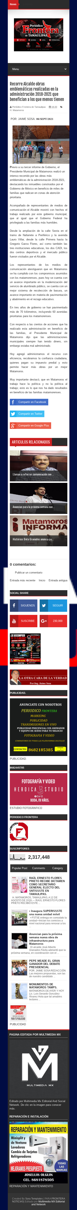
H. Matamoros (17, 110)
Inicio (42, 580)
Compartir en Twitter (30, 413)
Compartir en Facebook (32, 402)
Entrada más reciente (22, 580)
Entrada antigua (58, 580)
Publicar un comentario (28, 572)
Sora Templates (34, 1198)
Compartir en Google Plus (33, 425)
